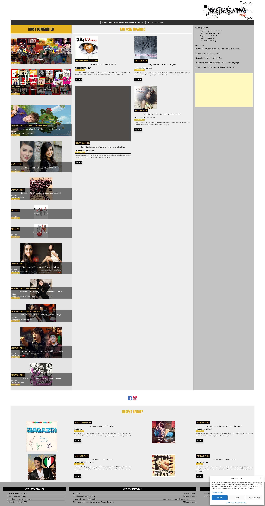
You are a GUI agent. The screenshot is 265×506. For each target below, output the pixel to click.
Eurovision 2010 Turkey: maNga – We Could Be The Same (41, 351)
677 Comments (15, 63)
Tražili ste (94, 60)
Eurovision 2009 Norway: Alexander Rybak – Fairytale (41, 129)
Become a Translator (41, 232)
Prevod (13, 55)
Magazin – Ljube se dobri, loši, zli (212, 31)
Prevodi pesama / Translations (122, 22)
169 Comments (15, 298)
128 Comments (15, 384)
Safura (26, 271)
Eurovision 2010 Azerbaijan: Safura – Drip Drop (41, 267)
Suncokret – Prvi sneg (207, 41)
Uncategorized (16, 164)
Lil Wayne (149, 68)
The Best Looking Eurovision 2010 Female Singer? (41, 167)
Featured (29, 125)
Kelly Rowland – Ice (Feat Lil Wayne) (162, 64)
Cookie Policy (230, 502)
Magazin (80, 429)
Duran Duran (204, 462)
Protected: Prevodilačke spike (84, 499)
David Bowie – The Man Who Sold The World (223, 49)
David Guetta (83, 150)
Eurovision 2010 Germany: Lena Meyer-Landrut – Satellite (41, 292)
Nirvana (209, 429)
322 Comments (15, 171)
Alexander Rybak (19, 133)
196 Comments (15, 218)
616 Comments (15, 94)
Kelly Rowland (83, 68)
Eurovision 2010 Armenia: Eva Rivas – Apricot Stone (41, 193)
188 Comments (15, 237)
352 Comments (15, 135)
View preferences (254, 497)
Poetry (141, 22)
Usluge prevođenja (155, 22)
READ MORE (79, 79)
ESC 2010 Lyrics (19, 197)
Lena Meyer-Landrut (30, 296)
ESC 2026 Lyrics (82, 462)
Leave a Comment (80, 70)
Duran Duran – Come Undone (224, 459)
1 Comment (199, 464)
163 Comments (15, 321)
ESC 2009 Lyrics (29, 133)
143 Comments (15, 357)
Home (104, 22)
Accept (219, 497)
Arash (17, 319)
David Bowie (203, 429)
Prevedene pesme (40, 125)
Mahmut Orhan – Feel (212, 53)
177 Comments (15, 273)
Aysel (20, 319)
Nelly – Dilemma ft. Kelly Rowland (103, 64)
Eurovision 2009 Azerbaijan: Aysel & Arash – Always (41, 315)
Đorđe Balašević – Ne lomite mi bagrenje (223, 62)
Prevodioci (15, 210)
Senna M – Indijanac (207, 38)
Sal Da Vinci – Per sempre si (210, 33)
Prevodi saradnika (33, 311)
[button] (261, 478)
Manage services (218, 492)
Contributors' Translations (17, 499)
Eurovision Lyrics (18, 125)
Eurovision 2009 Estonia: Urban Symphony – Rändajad (41, 378)
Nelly (89, 68)
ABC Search (41, 59)
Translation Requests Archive (41, 90)
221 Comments (15, 199)
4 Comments (199, 431)
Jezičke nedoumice (41, 214)
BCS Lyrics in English (83, 422)
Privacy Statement (240, 502)
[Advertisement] (224, 90)
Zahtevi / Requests (18, 86)
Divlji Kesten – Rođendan (209, 36)
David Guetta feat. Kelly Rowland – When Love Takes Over (103, 147)
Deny (237, 497)
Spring (198, 53)
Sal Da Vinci (91, 462)
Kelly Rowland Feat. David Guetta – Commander (162, 114)
